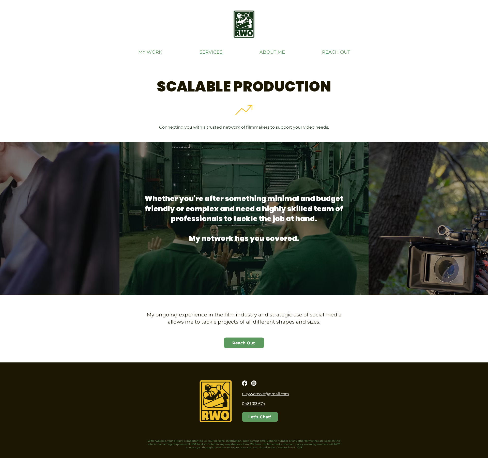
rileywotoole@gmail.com (265, 393)
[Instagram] (253, 383)
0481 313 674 (253, 403)
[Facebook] (244, 383)
